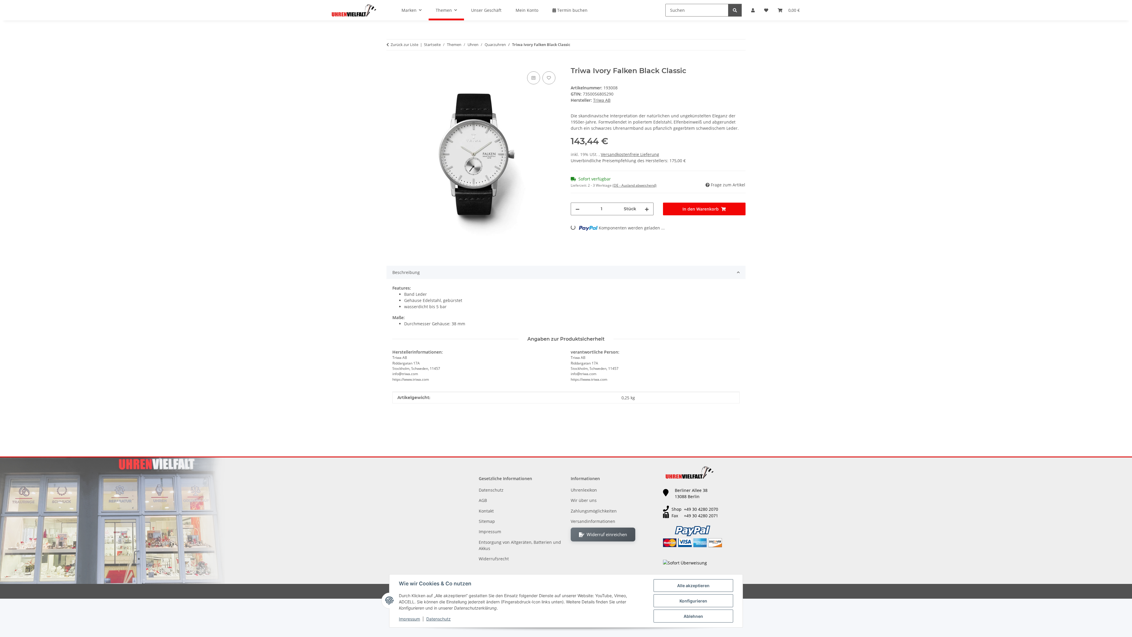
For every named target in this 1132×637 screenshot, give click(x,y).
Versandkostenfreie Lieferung (630, 154)
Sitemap (487, 521)
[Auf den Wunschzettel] (548, 77)
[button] (752, 10)
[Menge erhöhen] (646, 209)
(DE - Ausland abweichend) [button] (635, 185)
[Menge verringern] (577, 209)
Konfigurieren (693, 600)
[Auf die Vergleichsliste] (533, 77)
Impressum (409, 618)
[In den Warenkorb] (391, 63)
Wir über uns (584, 500)
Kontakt (486, 511)
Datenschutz (438, 618)
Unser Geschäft (486, 10)
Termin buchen (572, 10)
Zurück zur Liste (404, 44)
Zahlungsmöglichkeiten (594, 511)
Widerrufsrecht (494, 559)
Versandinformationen (593, 521)
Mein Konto (527, 10)
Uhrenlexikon (584, 490)
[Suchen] (735, 10)
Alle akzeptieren (693, 585)
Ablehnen (693, 616)
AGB (483, 500)
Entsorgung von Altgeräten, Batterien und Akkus (520, 545)
